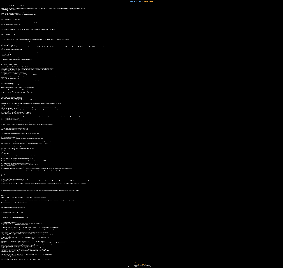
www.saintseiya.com (142, 264)
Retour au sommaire (143, 262)
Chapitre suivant (150, 262)
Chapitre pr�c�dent (133, 262)
